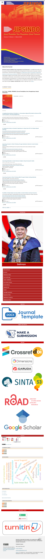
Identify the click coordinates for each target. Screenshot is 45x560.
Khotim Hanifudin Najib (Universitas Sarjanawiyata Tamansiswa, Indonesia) (16, 133)
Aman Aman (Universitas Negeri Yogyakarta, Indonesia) (12, 149)
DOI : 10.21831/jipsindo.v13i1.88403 (10, 138)
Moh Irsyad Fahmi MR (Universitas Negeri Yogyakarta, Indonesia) (14, 196)
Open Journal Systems (6, 497)
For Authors (4, 492)
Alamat (17, 552)
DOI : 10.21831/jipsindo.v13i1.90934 (10, 202)
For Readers (4, 491)
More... (32, 81)
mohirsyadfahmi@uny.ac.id (21, 550)
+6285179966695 (19, 548)
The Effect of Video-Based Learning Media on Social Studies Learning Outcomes (19, 192)
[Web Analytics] (4, 444)
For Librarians (4, 494)
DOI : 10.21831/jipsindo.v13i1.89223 (10, 122)
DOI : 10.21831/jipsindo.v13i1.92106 (10, 171)
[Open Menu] (2, 2)
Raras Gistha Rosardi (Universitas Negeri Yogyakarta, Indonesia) (13, 195)
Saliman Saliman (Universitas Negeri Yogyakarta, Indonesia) (13, 165)
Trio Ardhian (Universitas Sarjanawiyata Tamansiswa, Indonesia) (14, 130)
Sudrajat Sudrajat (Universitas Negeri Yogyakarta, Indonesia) (13, 179)
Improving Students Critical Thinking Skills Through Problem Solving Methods (19, 177)
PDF (5, 124)
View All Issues (5, 207)
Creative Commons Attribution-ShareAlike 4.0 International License (9, 549)
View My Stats (8, 444)
